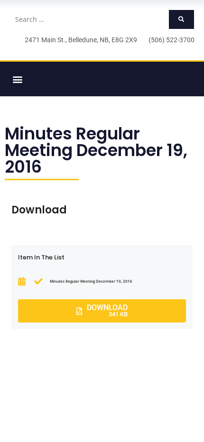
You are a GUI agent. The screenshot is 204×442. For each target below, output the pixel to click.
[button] (17, 79)
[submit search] (181, 19)
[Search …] (88, 19)
